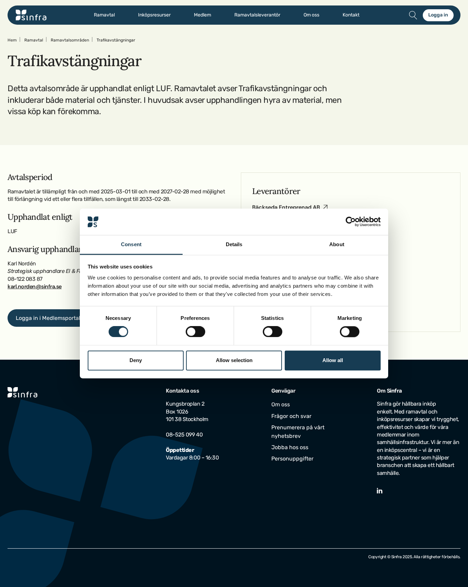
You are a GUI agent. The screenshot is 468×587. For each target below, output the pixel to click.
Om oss (311, 15)
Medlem (202, 15)
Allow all (332, 360)
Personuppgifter (292, 458)
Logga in (438, 15)
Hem (12, 40)
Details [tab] (234, 244)
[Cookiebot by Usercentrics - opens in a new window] (351, 222)
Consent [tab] (131, 244)
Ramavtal (104, 15)
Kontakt (351, 15)
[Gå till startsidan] (31, 15)
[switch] (195, 331)
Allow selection (234, 360)
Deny (136, 360)
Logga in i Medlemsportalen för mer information (77, 318)
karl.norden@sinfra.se (35, 286)
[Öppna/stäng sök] (413, 15)
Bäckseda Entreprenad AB (286, 207)
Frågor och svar (291, 416)
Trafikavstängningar (116, 40)
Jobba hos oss (289, 447)
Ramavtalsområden (70, 40)
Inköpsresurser (154, 15)
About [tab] (336, 244)
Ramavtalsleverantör (257, 15)
